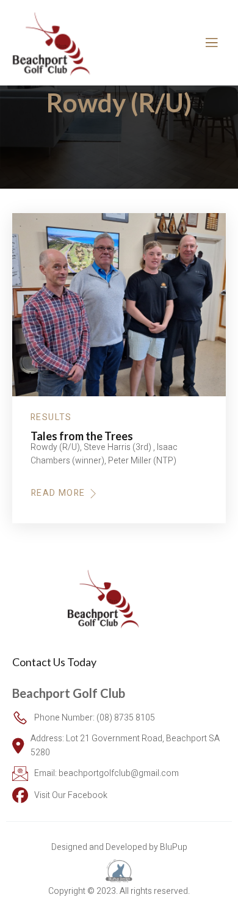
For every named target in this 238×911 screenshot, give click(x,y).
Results (51, 417)
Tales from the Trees (82, 436)
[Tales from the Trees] (119, 304)
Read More (58, 493)
